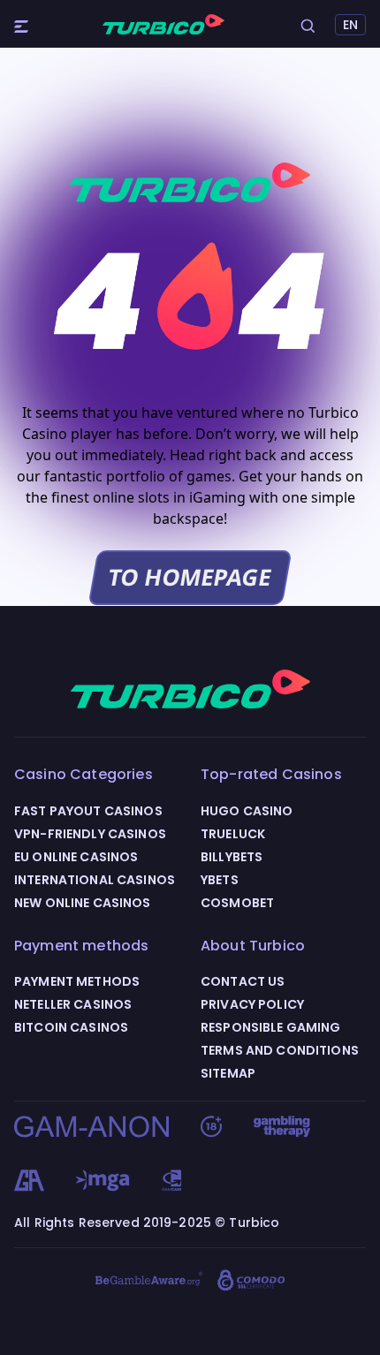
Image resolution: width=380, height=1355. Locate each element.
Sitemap (228, 1073)
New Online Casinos (82, 903)
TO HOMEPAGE (190, 577)
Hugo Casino (247, 811)
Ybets (220, 880)
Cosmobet (237, 903)
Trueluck (233, 834)
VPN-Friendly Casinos (90, 834)
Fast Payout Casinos (88, 811)
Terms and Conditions (280, 1050)
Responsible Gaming (271, 1027)
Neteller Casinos (73, 1004)
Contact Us (243, 981)
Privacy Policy (252, 1004)
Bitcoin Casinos (71, 1027)
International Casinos (94, 880)
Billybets (231, 857)
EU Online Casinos (76, 857)
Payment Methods (77, 981)
